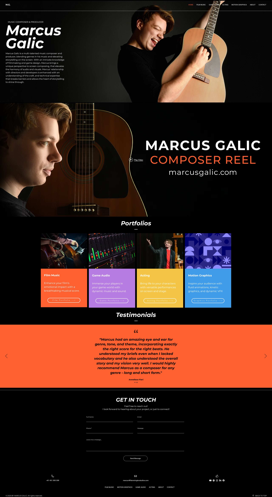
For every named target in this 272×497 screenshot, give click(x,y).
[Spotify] (213, 480)
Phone (88, 428)
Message (140, 428)
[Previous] (6, 356)
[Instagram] (217, 480)
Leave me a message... (94, 439)
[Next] (266, 356)
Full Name (90, 417)
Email (139, 417)
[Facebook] (223, 480)
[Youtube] (210, 480)
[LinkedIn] (220, 480)
